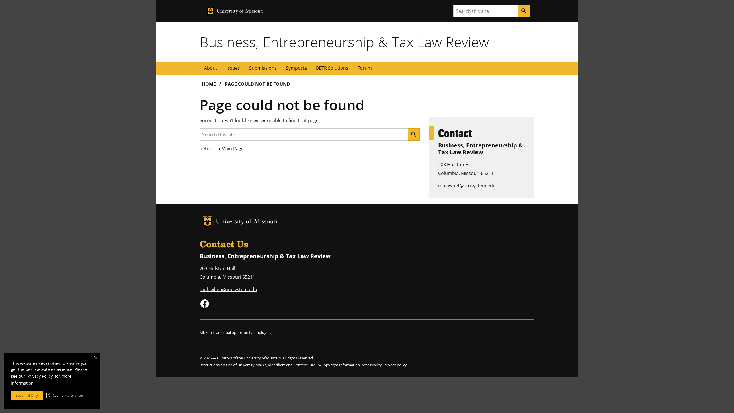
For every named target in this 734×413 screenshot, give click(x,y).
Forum (365, 68)
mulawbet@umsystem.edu (467, 185)
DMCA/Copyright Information (334, 364)
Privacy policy (395, 364)
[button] (65, 395)
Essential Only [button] (27, 395)
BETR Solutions (332, 68)
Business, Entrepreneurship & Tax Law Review (344, 41)
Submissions (263, 68)
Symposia (296, 68)
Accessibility (372, 364)
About (210, 68)
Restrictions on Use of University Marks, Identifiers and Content (254, 364)
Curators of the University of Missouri (249, 358)
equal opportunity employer (245, 332)
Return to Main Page (222, 148)
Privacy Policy (40, 376)
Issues (233, 68)
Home (209, 84)
